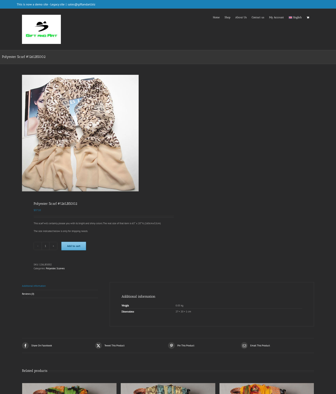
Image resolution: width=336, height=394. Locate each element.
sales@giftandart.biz (81, 4)
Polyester (51, 268)
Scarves (61, 268)
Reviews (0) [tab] (28, 294)
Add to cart (73, 246)
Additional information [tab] (34, 286)
